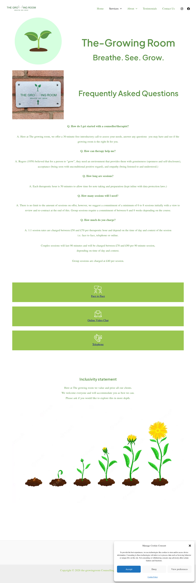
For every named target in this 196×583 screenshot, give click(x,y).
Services (114, 8)
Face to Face (98, 296)
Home (100, 8)
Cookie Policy (153, 577)
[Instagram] (182, 8)
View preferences (179, 569)
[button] (189, 545)
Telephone (98, 344)
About (130, 8)
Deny (154, 569)
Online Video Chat (98, 320)
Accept (129, 569)
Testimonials (150, 8)
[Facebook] (188, 8)
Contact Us (168, 8)
